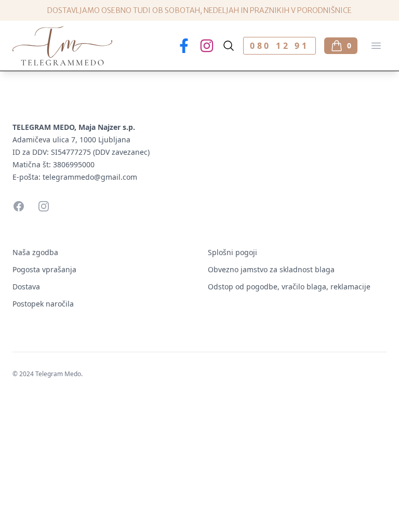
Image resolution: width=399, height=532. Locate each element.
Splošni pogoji (232, 252)
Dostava (26, 286)
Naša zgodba (35, 252)
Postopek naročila (43, 304)
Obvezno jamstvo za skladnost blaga (271, 269)
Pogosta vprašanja (44, 269)
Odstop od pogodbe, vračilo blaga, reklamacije (289, 286)
